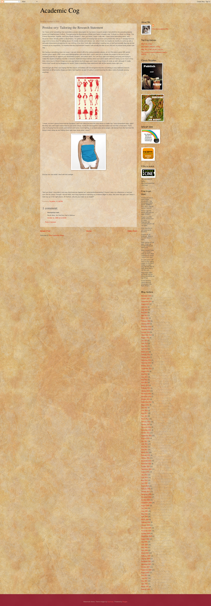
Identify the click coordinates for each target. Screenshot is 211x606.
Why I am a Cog (146, 44)
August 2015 (145, 304)
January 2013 (145, 391)
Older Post (132, 231)
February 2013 (145, 388)
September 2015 (146, 301)
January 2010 (145, 491)
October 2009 (145, 500)
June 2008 (144, 545)
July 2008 (144, 542)
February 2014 (145, 354)
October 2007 (145, 567)
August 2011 (145, 438)
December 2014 (146, 326)
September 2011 (146, 436)
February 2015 (145, 321)
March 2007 (145, 586)
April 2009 (144, 517)
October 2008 (145, 533)
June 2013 (144, 377)
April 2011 (144, 449)
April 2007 (144, 584)
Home (89, 231)
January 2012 (145, 424)
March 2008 (145, 553)
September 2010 (146, 469)
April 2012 (144, 416)
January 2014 (145, 357)
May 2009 (144, 514)
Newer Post (45, 231)
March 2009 (145, 519)
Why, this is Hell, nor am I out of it (152, 49)
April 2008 (144, 550)
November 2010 (146, 463)
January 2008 (145, 559)
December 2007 (146, 561)
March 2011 (145, 452)
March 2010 (145, 486)
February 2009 (145, 522)
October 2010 (145, 466)
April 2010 (144, 483)
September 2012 (146, 402)
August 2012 (145, 405)
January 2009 (145, 525)
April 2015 (144, 315)
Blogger (124, 601)
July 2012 (144, 407)
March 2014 (145, 352)
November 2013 (146, 363)
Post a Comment (50, 222)
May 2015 (144, 312)
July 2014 (144, 340)
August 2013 (145, 371)
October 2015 (145, 298)
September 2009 (146, 503)
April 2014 (144, 349)
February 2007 (145, 589)
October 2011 (145, 433)
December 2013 (146, 360)
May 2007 (144, 581)
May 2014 (144, 346)
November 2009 (146, 497)
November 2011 (146, 430)
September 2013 (146, 368)
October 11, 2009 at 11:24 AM (56, 218)
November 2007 (146, 564)
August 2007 (145, 572)
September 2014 (146, 335)
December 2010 (146, 461)
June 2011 (144, 444)
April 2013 (144, 382)
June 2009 (144, 511)
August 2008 (145, 539)
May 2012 (144, 413)
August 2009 (145, 505)
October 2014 (145, 332)
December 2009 (146, 494)
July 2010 (144, 475)
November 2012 (146, 396)
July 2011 (144, 441)
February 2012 (145, 422)
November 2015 (146, 296)
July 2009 (144, 508)
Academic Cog (59, 10)
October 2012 (145, 399)
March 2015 (145, 318)
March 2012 (145, 419)
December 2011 (146, 427)
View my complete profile (160, 29)
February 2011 (145, 455)
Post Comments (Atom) (56, 235)
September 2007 (146, 570)
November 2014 (146, 329)
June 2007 (144, 578)
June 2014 (144, 343)
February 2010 (145, 489)
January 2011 (145, 458)
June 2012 (144, 410)
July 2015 (144, 307)
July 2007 (144, 575)
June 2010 (144, 477)
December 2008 (146, 528)
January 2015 (145, 324)
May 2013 (144, 380)
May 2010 (144, 480)
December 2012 (146, 394)
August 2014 (145, 338)
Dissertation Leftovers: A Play (150, 46)
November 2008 (146, 531)
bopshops (110, 601)
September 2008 (146, 536)
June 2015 (144, 310)
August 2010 (145, 472)
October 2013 (145, 366)
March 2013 (145, 385)
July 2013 (144, 374)
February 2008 (145, 556)
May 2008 (144, 547)
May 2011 (144, 447)
